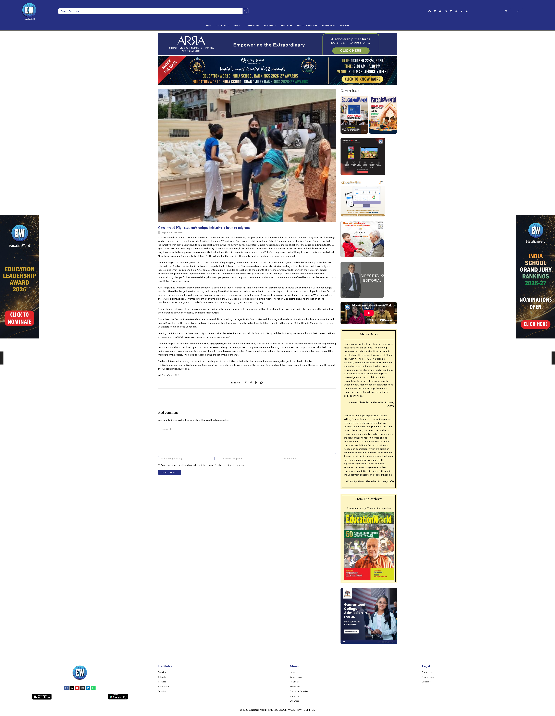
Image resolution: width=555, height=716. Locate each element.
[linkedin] (256, 383)
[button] (506, 11)
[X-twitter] (435, 11)
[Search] (245, 11)
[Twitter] (246, 383)
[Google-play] (467, 11)
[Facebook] (429, 11)
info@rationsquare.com (170, 364)
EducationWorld (257, 709)
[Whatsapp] (456, 11)
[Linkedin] (451, 11)
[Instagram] (445, 11)
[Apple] (461, 11)
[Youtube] (440, 11)
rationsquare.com (180, 368)
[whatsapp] (261, 383)
